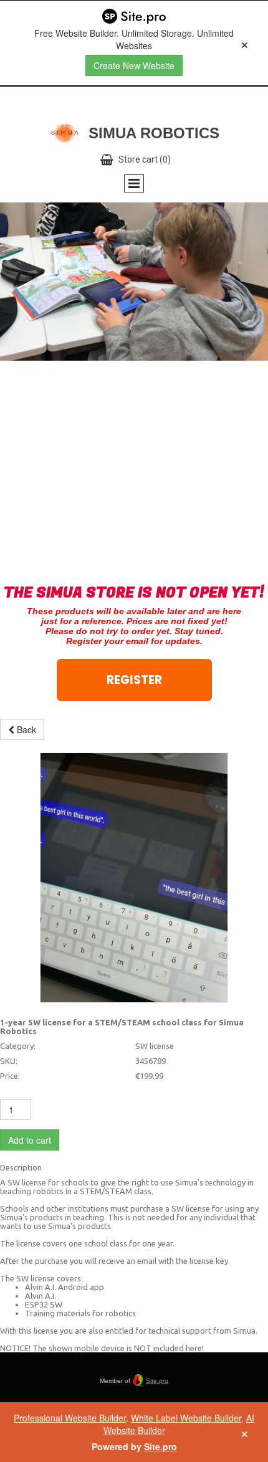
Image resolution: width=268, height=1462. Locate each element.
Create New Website (134, 65)
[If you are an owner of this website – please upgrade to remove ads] (244, 43)
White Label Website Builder (186, 1418)
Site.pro (157, 1380)
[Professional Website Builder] (134, 17)
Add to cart (29, 1140)
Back (25, 729)
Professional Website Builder (70, 1418)
